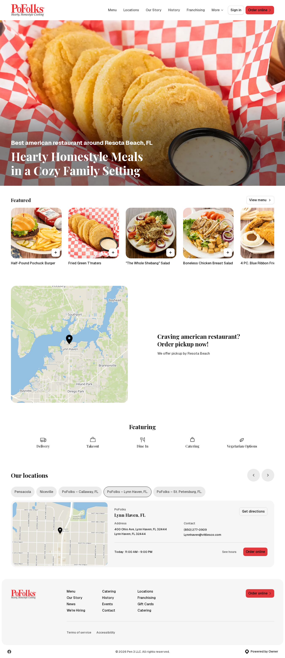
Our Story (153, 10)
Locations (131, 10)
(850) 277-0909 (195, 530)
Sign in (236, 10)
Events (107, 604)
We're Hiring (76, 610)
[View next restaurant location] (268, 475)
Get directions (253, 511)
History (174, 10)
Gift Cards (146, 604)
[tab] (23, 492)
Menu (112, 10)
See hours (229, 552)
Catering (109, 591)
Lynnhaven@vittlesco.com (202, 535)
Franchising (196, 10)
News (71, 604)
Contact (108, 610)
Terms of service (79, 632)
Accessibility (105, 632)
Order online (255, 551)
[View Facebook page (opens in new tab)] (9, 651)
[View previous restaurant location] (253, 475)
